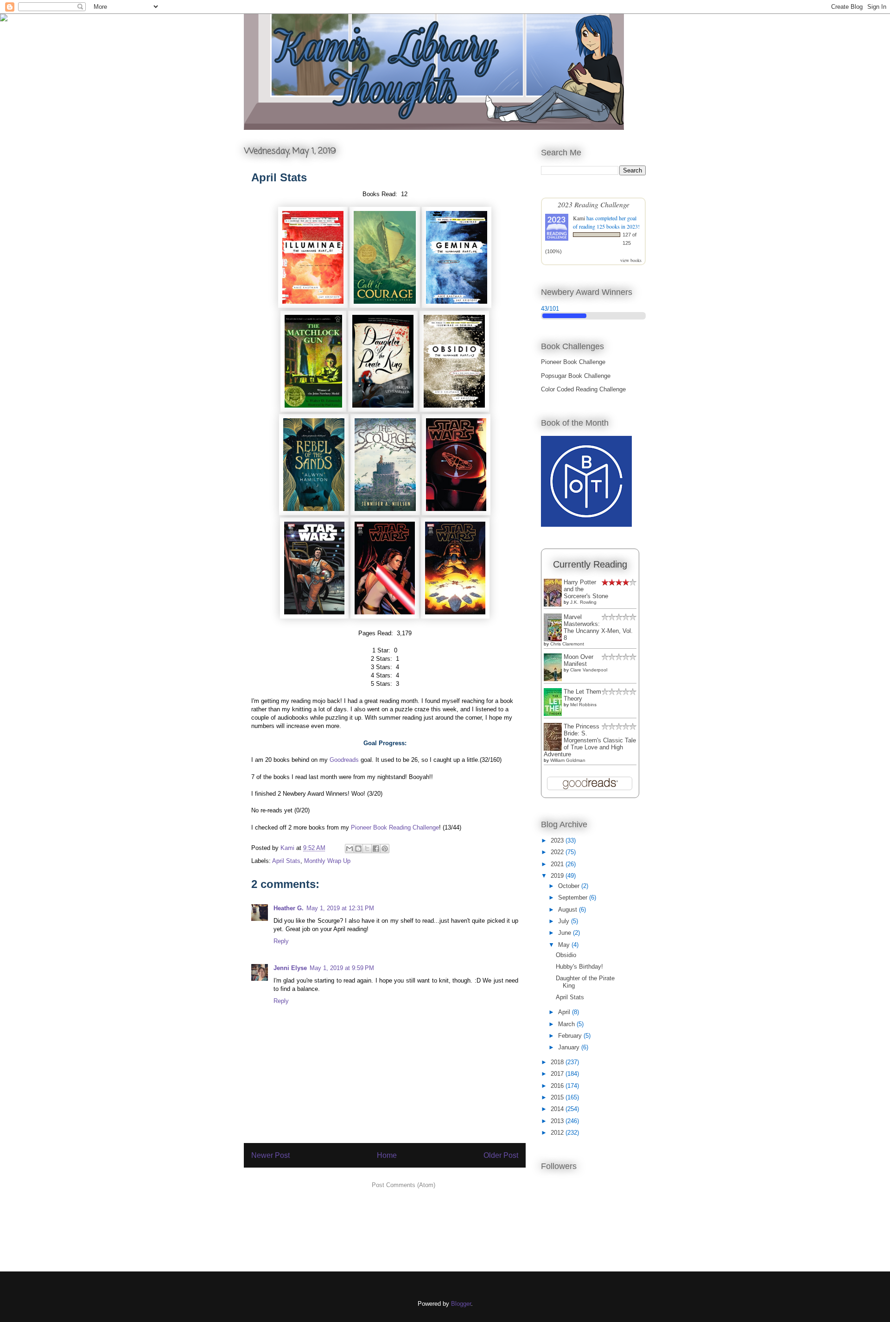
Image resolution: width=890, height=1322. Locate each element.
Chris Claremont (567, 643)
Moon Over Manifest (578, 660)
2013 (558, 1121)
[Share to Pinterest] (384, 848)
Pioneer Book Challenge (573, 361)
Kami (579, 218)
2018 (558, 1062)
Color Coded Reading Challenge (583, 389)
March (567, 1024)
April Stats (286, 860)
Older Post (500, 1155)
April (565, 1012)
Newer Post (270, 1155)
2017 (558, 1073)
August (568, 909)
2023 (558, 840)
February (571, 1035)
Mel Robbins (583, 704)
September (573, 897)
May (565, 944)
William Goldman (567, 760)
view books (631, 260)
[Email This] (349, 848)
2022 (558, 852)
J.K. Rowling (583, 602)
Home (387, 1155)
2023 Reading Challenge (593, 204)
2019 (558, 875)
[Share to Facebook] (376, 848)
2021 (558, 864)
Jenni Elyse (290, 967)
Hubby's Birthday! (579, 966)
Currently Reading (590, 564)
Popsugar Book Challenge (575, 375)
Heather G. (288, 908)
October (569, 885)
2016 (558, 1085)
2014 (558, 1108)
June (565, 932)
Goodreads (344, 759)
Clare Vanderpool (588, 669)
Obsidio (566, 955)
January (569, 1047)
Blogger (461, 1303)
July (564, 921)
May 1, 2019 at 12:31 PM (340, 908)
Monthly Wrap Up (327, 860)
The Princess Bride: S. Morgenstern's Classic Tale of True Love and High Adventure (590, 740)
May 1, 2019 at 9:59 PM (342, 967)
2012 (558, 1132)
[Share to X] (367, 848)
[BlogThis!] (358, 848)
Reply (281, 941)
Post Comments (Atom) (403, 1184)
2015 (558, 1097)
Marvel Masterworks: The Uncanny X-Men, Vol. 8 (598, 627)
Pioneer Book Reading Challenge (395, 827)
